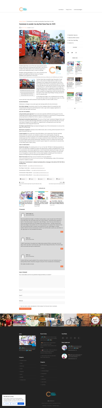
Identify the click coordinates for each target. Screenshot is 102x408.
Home (20, 21)
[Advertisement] (51, 3)
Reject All (14, 403)
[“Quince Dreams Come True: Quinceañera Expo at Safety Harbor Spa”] (78, 79)
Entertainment (43, 373)
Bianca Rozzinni (22, 346)
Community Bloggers (78, 9)
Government (43, 379)
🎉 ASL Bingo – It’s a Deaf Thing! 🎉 (70, 98)
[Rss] (79, 338)
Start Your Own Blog (73, 40)
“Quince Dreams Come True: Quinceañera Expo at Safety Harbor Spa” (78, 83)
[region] (14, 400)
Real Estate (22, 365)
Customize (7, 403)
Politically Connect (23, 360)
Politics (21, 363)
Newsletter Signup (56, 405)
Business (42, 368)
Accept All (21, 403)
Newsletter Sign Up (72, 35)
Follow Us (50, 319)
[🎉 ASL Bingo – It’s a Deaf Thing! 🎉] (70, 94)
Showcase (22, 371)
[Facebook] (68, 52)
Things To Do (68, 9)
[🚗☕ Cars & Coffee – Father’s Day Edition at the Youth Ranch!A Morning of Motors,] (57, 195)
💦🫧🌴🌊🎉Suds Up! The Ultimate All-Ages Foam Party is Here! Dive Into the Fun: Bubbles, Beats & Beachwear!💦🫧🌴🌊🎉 (26, 202)
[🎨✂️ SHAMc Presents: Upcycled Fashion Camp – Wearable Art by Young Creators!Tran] (41, 195)
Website (21, 300)
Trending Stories (23, 379)
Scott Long (24, 27)
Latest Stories (29, 346)
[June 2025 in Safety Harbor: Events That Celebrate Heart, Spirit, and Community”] (78, 94)
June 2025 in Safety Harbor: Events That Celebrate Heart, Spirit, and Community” (78, 99)
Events (24, 21)
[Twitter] (72, 52)
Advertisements (44, 365)
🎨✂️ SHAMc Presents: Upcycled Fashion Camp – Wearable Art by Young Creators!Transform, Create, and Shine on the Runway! (41, 202)
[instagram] (76, 52)
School (21, 368)
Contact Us (71, 43)
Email (20, 295)
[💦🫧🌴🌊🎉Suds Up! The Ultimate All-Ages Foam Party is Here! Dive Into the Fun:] (26, 195)
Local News (61, 9)
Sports (21, 374)
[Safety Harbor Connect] (51, 392)
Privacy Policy (49, 405)
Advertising (44, 405)
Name (21, 290)
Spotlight (21, 377)
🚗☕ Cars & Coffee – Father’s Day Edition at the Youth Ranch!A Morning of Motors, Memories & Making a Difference (57, 202)
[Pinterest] (75, 338)
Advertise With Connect (73, 37)
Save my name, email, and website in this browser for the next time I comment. (38, 306)
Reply (62, 231)
